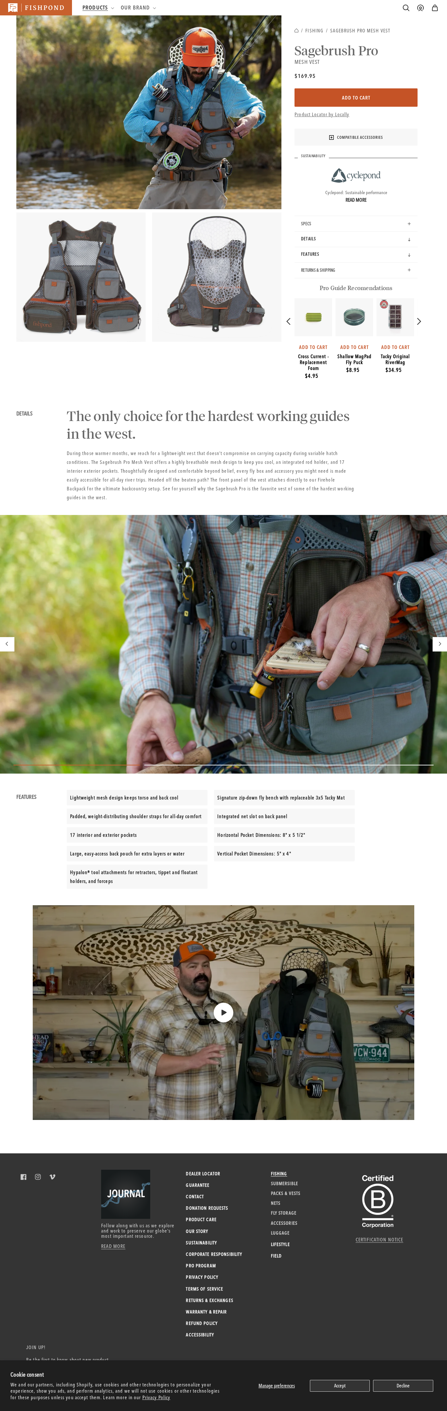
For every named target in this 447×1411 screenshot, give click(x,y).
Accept (340, 1386)
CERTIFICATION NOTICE (379, 1240)
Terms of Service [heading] (204, 1289)
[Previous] (289, 321)
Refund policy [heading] (202, 1323)
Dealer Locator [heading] (203, 1174)
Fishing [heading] (279, 1174)
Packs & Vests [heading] (286, 1193)
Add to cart (356, 98)
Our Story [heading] (197, 1231)
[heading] (98, 7)
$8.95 (353, 370)
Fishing (314, 30)
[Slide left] (7, 644)
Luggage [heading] (280, 1233)
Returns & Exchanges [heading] (209, 1300)
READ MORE (113, 1246)
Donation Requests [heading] (207, 1208)
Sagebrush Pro (336, 50)
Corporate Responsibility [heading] (214, 1254)
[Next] (418, 321)
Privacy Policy (156, 1397)
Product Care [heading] (201, 1219)
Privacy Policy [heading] (202, 1277)
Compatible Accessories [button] (360, 137)
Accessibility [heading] (200, 1335)
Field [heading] (276, 1256)
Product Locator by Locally (322, 114)
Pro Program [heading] (201, 1266)
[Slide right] (440, 644)
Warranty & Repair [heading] (206, 1312)
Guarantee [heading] (197, 1185)
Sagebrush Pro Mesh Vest (360, 30)
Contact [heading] (195, 1197)
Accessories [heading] (284, 1223)
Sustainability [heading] (201, 1243)
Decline (403, 1386)
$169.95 (305, 75)
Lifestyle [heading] (280, 1244)
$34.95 (393, 370)
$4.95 (311, 376)
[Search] (406, 8)
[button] (435, 8)
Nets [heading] (276, 1203)
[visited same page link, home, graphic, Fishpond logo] (36, 7)
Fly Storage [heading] (283, 1213)
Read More (356, 200)
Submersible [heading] (284, 1183)
